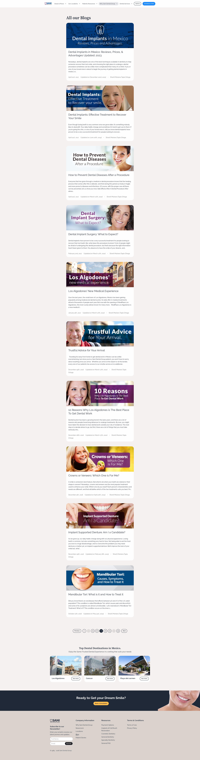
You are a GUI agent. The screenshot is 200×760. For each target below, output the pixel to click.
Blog (77, 734)
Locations (79, 731)
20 (97, 631)
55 (118, 631)
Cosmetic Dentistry (108, 734)
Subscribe (68, 743)
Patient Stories (81, 738)
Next (124, 631)
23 (109, 631)
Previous (77, 631)
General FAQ (105, 743)
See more (76, 678)
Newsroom (80, 728)
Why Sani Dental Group (84, 725)
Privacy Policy (132, 728)
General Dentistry (107, 737)
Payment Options (107, 725)
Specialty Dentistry (108, 740)
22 (105, 631)
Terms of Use (132, 725)
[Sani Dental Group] (48, 3)
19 (92, 631)
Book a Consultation (101, 703)
